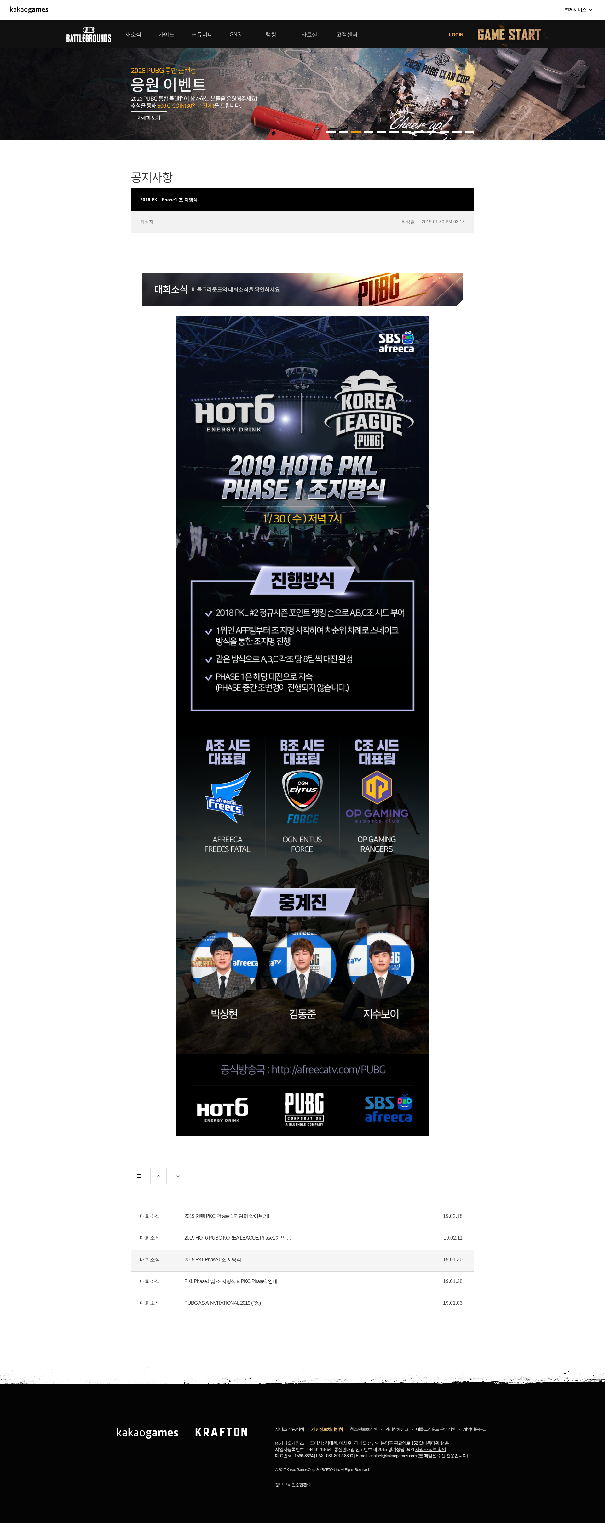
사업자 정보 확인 (430, 1449)
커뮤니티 (202, 34)
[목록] (139, 1176)
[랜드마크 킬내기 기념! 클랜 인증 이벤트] (302, 80)
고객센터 (347, 34)
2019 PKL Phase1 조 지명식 (212, 1259)
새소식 (133, 34)
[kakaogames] (29, 10)
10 (457, 132)
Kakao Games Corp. (301, 1470)
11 (469, 132)
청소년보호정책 (363, 1429)
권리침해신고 (396, 1429)
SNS (235, 34)
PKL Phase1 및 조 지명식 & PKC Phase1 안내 (230, 1281)
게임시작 (513, 34)
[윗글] (158, 1176)
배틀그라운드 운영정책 (436, 1429)
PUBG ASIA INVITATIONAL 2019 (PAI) (222, 1303)
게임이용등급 (474, 1429)
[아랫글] (178, 1176)
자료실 (309, 34)
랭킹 (271, 34)
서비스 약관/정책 (289, 1429)
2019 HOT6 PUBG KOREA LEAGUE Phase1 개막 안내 (239, 1238)
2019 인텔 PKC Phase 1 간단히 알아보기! (226, 1216)
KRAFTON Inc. (329, 1470)
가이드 (166, 34)
